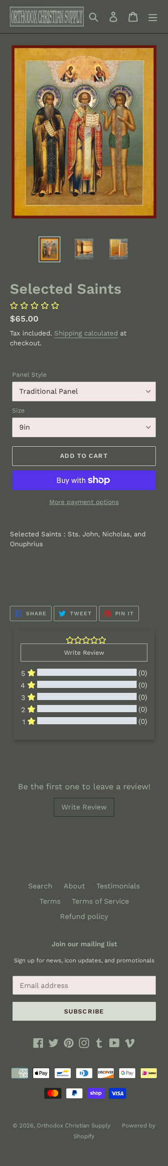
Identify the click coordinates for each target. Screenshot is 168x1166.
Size (18, 410)
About (74, 886)
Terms (49, 901)
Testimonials (118, 886)
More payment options (84, 501)
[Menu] (153, 17)
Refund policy (84, 916)
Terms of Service (100, 901)
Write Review (84, 807)
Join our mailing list (84, 944)
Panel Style (29, 374)
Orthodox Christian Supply (74, 1125)
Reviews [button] (31, 753)
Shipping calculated (86, 333)
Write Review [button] (84, 652)
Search (40, 886)
